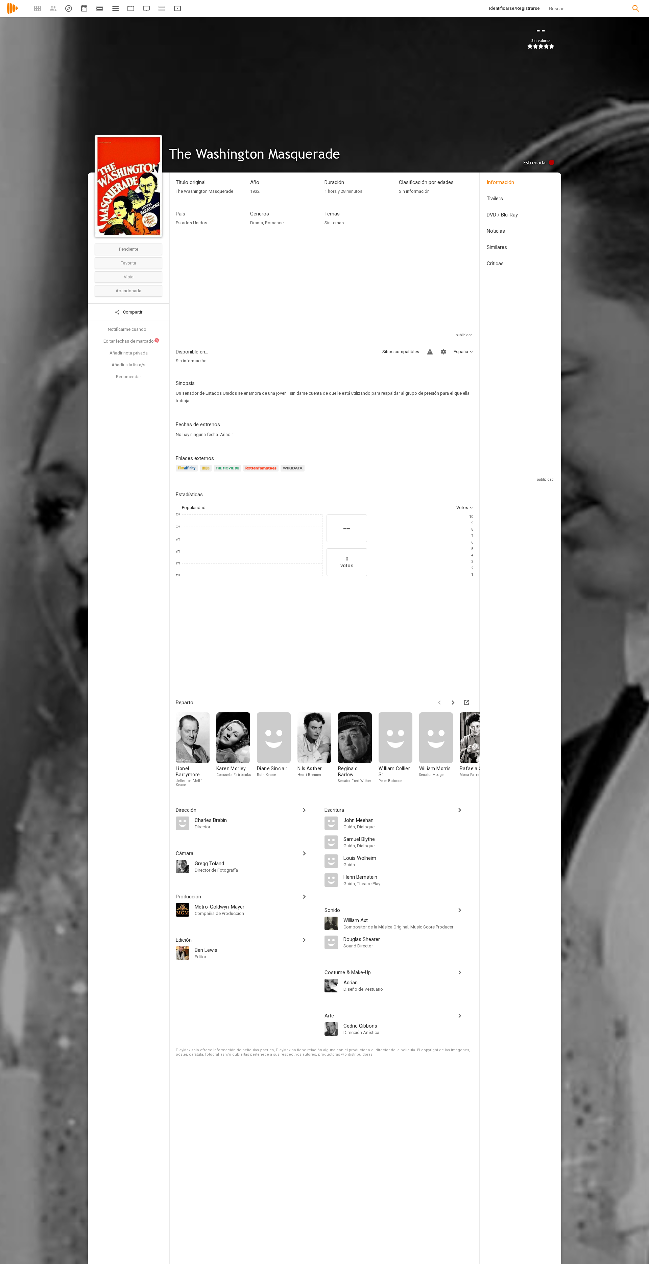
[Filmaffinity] (188, 472)
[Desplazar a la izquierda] (439, 702)
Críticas (495, 263)
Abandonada (128, 290)
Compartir (132, 312)
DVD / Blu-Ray (502, 215)
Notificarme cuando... (128, 329)
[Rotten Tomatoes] (262, 472)
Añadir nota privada (129, 352)
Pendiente (128, 249)
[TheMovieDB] (228, 472)
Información (500, 182)
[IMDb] (207, 472)
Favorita (128, 263)
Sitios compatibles (400, 351)
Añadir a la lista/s (128, 364)
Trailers (495, 199)
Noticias (496, 231)
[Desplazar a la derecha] (453, 702)
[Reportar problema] (430, 352)
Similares (497, 247)
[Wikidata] (293, 472)
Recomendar (128, 376)
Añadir (226, 434)
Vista (129, 276)
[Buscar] (636, 8)
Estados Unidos (191, 222)
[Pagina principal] (12, 12)
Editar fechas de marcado (131, 341)
